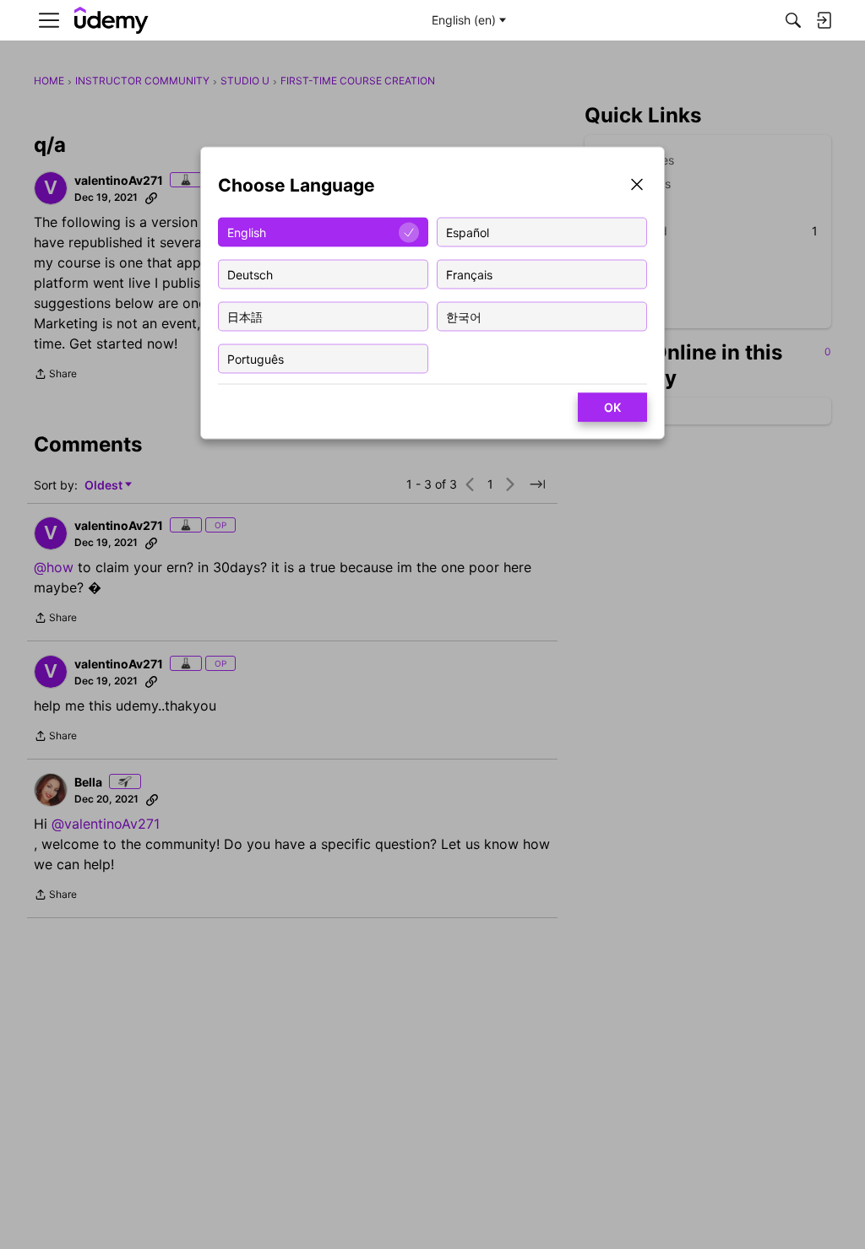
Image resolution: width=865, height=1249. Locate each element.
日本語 (245, 316)
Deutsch (250, 274)
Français (469, 274)
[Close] (637, 186)
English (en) (464, 20)
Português (255, 358)
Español (467, 231)
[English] (111, 21)
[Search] (793, 20)
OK (612, 407)
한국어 (463, 316)
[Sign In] (823, 20)
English (246, 231)
